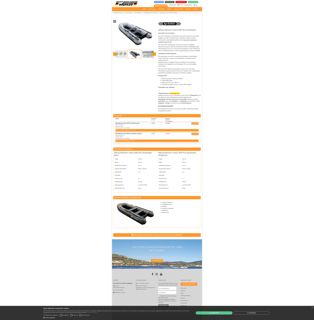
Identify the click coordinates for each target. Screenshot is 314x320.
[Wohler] (126, 3)
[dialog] (157, 313)
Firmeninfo (183, 288)
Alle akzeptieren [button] (214, 313)
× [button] (312, 307)
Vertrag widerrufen (189, 284)
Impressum (183, 305)
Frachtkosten (169, 121)
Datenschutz (184, 303)
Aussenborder (181, 2)
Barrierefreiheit (184, 300)
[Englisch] (196, 5)
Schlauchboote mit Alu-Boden (150, 12)
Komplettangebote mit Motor (126, 130)
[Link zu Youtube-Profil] (161, 274)
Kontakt (183, 298)
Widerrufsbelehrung (185, 295)
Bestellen (195, 123)
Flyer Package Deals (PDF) (165, 106)
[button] (117, 318)
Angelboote (170, 2)
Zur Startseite (157, 260)
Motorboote (159, 2)
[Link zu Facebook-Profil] (152, 274)
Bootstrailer (193, 2)
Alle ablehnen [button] (251, 313)
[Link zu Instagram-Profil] (157, 274)
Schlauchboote (161, 6)
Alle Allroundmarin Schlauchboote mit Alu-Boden (157, 235)
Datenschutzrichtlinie (92, 312)
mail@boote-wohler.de (119, 292)
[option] (134, 33)
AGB (182, 293)
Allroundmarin (138, 12)
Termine (183, 290)
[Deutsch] (194, 5)
